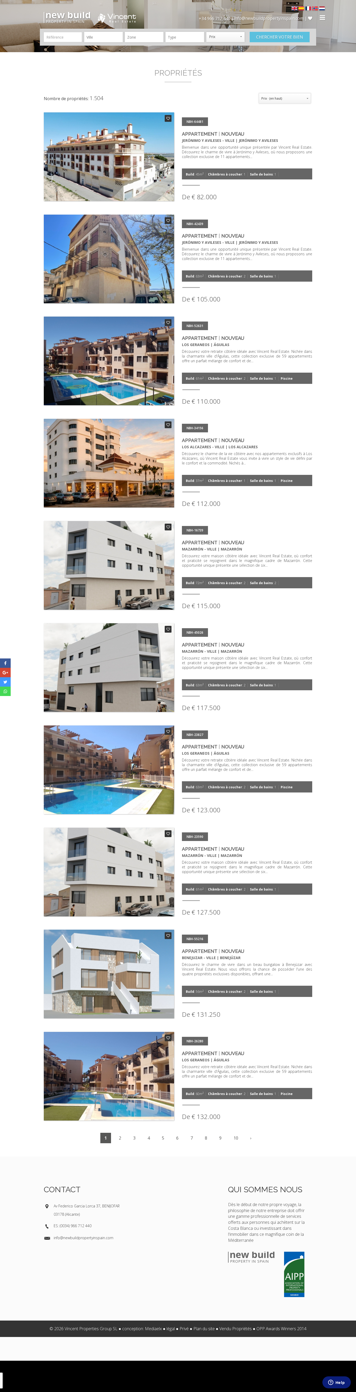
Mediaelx (153, 1329)
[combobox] (103, 37)
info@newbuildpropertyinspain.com (83, 1237)
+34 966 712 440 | (216, 18)
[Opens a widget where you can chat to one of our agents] (336, 1382)
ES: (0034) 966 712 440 (72, 1225)
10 (236, 1138)
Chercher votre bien (279, 37)
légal (171, 1329)
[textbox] (105, 37)
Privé (184, 1329)
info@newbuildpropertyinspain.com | (271, 18)
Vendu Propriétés (235, 1329)
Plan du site (204, 1329)
